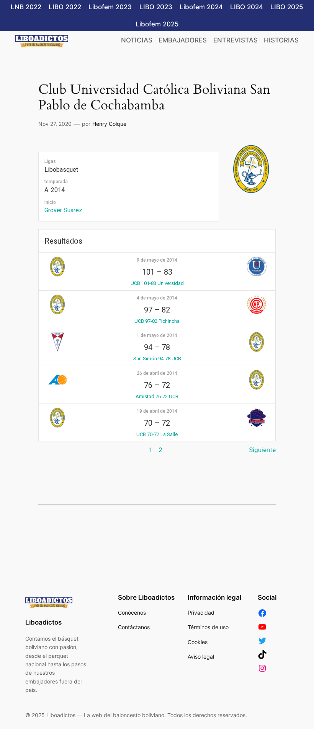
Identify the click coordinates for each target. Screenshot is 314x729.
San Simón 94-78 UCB (157, 358)
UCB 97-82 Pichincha (157, 321)
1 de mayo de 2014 (157, 335)
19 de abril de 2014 (157, 411)
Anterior (50, 450)
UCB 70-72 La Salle (157, 434)
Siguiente (262, 450)
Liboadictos (43, 622)
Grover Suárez (63, 210)
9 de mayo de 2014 (157, 260)
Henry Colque (109, 123)
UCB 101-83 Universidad (157, 283)
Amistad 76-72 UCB (157, 396)
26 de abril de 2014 (157, 373)
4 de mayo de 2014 (157, 298)
